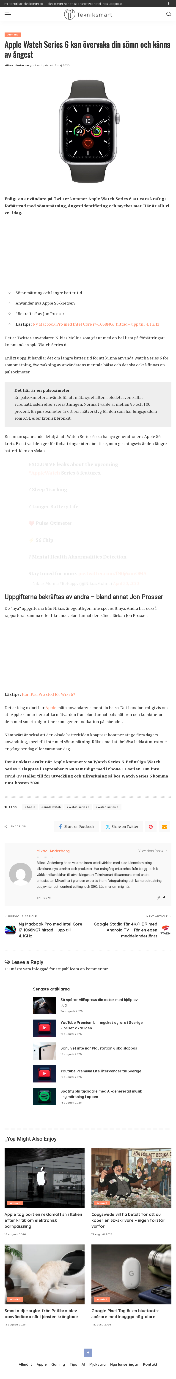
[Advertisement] (88, 254)
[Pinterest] (151, 826)
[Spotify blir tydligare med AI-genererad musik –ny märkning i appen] (44, 1096)
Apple (50, 707)
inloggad (40, 969)
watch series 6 (108, 807)
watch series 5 (79, 807)
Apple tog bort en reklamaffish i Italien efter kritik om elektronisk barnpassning (43, 1220)
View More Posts (150, 850)
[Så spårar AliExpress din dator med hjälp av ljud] (44, 1005)
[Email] (164, 826)
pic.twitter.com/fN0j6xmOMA (112, 573)
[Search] (168, 14)
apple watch (52, 807)
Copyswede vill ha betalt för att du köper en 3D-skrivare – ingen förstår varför (128, 1220)
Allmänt (12, 34)
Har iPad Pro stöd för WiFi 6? (48, 694)
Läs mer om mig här (114, 887)
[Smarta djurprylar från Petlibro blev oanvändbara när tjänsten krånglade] (45, 1274)
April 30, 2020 (126, 583)
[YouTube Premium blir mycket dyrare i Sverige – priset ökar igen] (44, 1028)
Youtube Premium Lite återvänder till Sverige (100, 1071)
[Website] (158, 898)
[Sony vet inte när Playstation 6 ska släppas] (44, 1051)
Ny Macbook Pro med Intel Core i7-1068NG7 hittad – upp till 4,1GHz (96, 324)
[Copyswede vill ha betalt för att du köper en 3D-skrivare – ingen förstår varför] (131, 1178)
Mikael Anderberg (18, 65)
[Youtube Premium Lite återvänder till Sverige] (44, 1073)
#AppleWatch (44, 473)
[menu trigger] (9, 14)
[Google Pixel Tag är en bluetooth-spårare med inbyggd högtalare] (131, 1274)
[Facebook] (168, 3)
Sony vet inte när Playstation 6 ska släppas (98, 1048)
